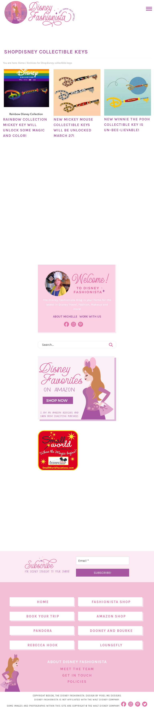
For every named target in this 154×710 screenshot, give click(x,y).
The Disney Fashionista (39, 14)
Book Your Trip (42, 616)
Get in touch (77, 675)
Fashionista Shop (111, 602)
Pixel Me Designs (110, 695)
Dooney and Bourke (111, 631)
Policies (77, 681)
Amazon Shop (111, 616)
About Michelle (65, 316)
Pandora (42, 631)
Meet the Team (77, 669)
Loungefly (111, 645)
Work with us (90, 316)
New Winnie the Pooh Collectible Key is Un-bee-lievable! (127, 124)
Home (43, 602)
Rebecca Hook (42, 645)
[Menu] (148, 9)
